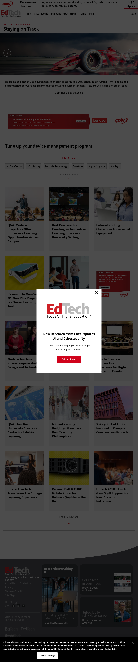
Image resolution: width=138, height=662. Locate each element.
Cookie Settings (47, 655)
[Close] (132, 643)
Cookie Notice (111, 649)
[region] (69, 649)
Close (96, 292)
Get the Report (69, 359)
